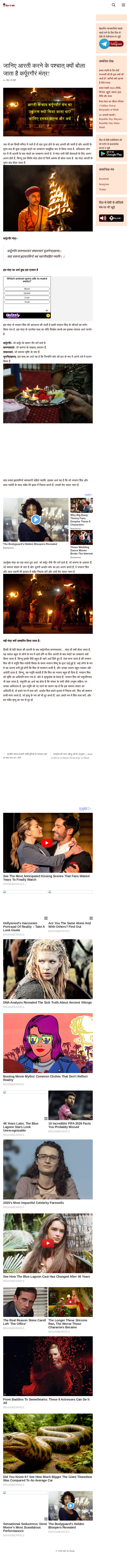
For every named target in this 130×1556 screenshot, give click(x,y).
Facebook (104, 178)
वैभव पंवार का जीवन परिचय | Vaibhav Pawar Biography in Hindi (111, 105)
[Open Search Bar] (114, 5)
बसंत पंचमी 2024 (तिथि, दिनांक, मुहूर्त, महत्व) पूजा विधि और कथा (110, 92)
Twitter (102, 189)
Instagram (104, 184)
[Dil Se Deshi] (9, 5)
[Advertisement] (48, 38)
